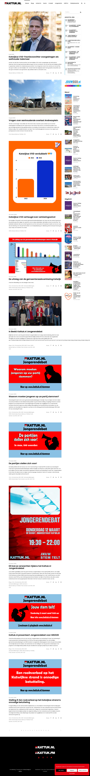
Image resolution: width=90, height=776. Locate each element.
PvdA (31, 287)
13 (48, 730)
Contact (45, 771)
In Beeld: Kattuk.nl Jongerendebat (25, 331)
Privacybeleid (72, 773)
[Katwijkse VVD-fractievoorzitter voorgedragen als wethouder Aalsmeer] (35, 31)
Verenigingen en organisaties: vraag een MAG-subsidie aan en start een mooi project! (77, 216)
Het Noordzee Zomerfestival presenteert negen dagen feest (77, 184)
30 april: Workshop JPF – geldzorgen (77, 247)
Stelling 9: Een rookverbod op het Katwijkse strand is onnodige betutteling (35, 701)
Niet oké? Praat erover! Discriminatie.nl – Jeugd (79, 274)
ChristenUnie (14, 286)
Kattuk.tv (25, 584)
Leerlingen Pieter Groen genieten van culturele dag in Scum (76, 168)
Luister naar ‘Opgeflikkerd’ (77, 176)
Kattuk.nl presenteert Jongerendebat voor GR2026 (34, 635)
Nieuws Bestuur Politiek (14, 73)
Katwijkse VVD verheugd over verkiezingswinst (32, 217)
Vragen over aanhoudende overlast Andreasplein (33, 120)
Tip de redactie (50, 769)
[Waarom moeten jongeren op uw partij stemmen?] (35, 373)
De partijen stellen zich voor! (23, 463)
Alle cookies (61, 770)
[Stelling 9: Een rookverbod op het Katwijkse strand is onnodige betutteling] (35, 676)
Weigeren (72, 770)
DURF (22, 286)
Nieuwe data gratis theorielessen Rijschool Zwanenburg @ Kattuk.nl (77, 120)
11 (43, 730)
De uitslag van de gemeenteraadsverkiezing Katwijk (35, 279)
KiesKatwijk (15, 287)
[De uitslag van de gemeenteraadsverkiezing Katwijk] (35, 255)
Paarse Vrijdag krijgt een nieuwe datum (77, 159)
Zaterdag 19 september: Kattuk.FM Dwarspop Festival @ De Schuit (76, 109)
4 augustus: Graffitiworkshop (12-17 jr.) (77, 141)
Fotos (28, 345)
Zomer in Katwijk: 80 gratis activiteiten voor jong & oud (76, 149)
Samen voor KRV (13, 289)
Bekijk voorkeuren (83, 770)
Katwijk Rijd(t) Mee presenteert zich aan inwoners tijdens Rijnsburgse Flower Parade (77, 131)
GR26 (10, 231)
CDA (10, 134)
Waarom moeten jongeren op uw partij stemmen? (34, 396)
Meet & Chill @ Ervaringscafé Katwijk (77, 238)
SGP (19, 289)
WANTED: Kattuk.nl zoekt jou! (77, 228)
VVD (22, 73)
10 (41, 730)
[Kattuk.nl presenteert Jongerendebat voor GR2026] (35, 611)
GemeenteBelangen (29, 286)
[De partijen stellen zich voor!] (35, 440)
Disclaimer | (38, 769)
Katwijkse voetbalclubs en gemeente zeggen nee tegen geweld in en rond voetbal (77, 285)
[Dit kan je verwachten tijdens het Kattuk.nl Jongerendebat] (35, 523)
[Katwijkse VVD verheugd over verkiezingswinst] (35, 176)
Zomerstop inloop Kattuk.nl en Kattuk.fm (76, 98)
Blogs (10, 345)
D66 (19, 286)
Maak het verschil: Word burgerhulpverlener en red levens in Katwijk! (78, 264)
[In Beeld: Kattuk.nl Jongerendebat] (35, 311)
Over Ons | (43, 769)
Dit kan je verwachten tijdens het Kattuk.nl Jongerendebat (30, 567)
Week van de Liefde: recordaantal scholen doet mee (76, 295)
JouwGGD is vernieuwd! (76, 255)
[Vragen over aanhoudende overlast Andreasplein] (35, 97)
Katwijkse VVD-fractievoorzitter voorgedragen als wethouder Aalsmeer (34, 57)
